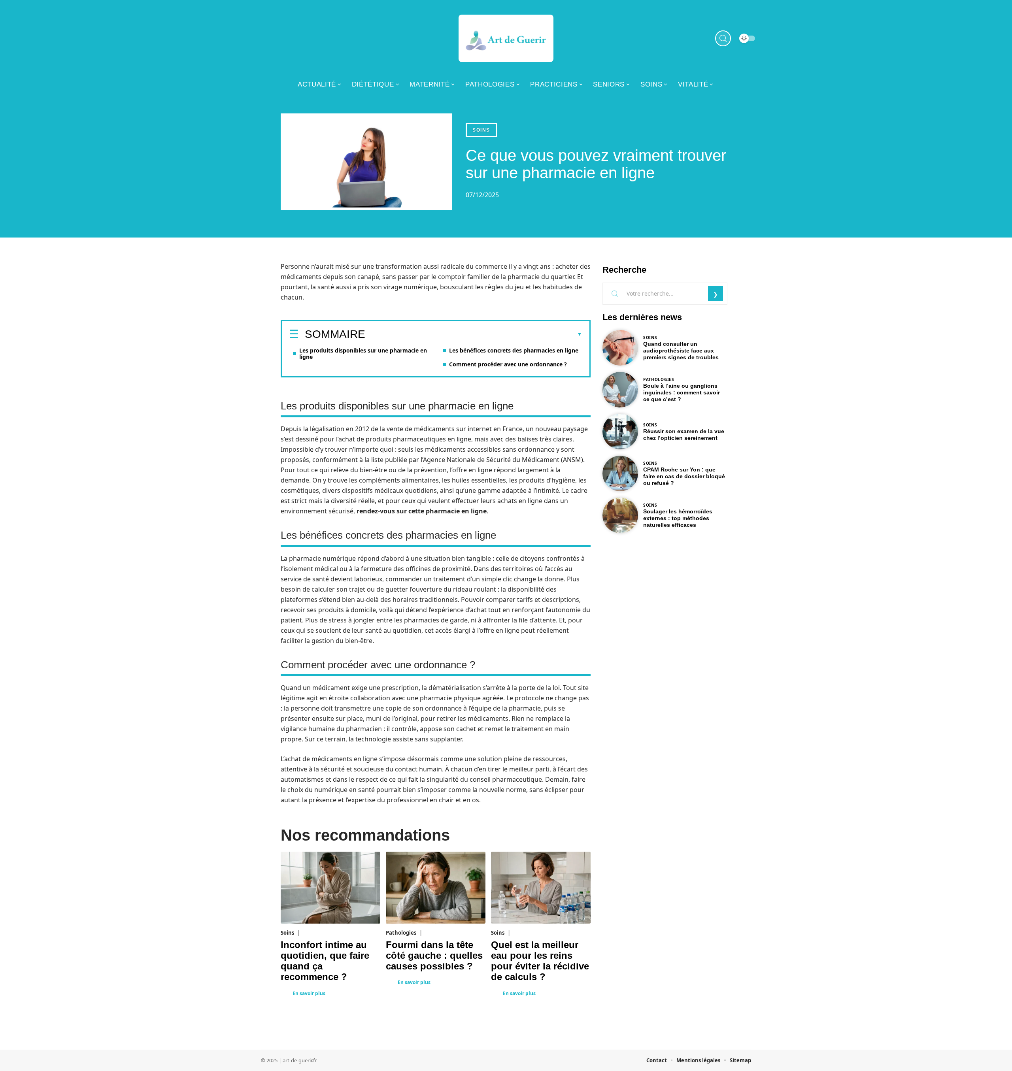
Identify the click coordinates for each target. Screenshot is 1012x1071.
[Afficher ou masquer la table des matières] (473, 334)
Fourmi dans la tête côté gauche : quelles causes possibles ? (434, 955)
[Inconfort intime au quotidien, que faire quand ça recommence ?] (330, 887)
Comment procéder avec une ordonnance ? (508, 364)
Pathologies (401, 932)
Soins (481, 130)
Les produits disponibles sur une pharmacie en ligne (363, 353)
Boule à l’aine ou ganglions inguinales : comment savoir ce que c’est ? (681, 392)
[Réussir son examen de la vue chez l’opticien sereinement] (620, 431)
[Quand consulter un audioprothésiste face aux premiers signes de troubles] (620, 348)
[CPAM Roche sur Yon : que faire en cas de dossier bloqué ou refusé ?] (620, 473)
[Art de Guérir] (506, 38)
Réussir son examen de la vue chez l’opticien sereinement (683, 434)
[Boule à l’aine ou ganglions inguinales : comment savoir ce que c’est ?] (620, 389)
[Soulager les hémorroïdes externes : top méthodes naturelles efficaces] (620, 515)
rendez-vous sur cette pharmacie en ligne (422, 511)
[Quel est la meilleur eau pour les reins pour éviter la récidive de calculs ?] (541, 887)
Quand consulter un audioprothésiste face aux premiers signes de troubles (681, 350)
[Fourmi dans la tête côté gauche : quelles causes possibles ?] (435, 887)
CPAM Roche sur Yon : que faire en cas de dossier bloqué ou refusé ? (684, 476)
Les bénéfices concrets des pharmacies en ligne (513, 350)
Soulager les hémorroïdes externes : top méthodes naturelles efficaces (677, 518)
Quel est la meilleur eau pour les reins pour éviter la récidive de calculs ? (540, 960)
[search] (723, 38)
